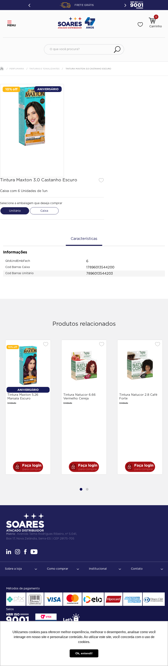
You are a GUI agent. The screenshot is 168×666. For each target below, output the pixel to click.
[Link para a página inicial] (2, 68)
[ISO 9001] (17, 619)
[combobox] (84, 49)
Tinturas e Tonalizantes (44, 69)
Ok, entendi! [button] (84, 653)
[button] (10, 22)
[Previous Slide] (29, 5)
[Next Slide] (125, 5)
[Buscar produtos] (117, 49)
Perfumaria (16, 69)
